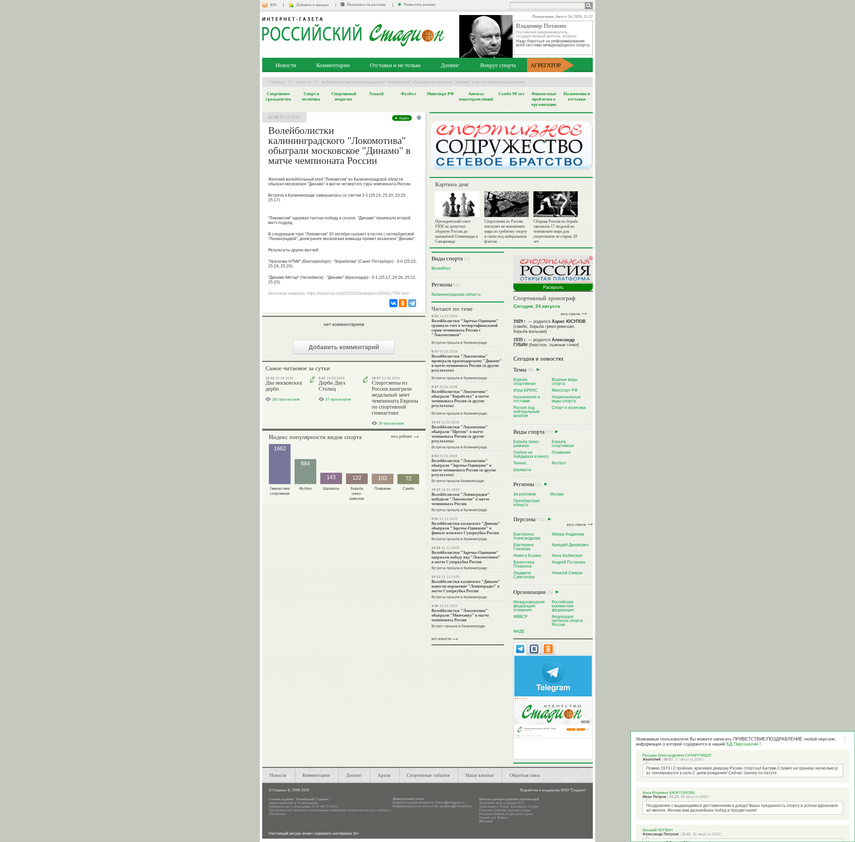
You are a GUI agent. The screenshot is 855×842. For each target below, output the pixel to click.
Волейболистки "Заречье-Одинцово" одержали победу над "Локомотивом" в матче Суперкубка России (466, 557)
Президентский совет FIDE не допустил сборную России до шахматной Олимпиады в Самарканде (456, 231)
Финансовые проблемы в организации (543, 99)
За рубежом (524, 494)
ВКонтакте (518, 806)
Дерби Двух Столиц (332, 386)
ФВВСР (520, 616)
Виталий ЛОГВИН (658, 830)
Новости (286, 65)
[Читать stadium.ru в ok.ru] (553, 717)
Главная (277, 82)
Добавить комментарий (344, 347)
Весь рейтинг (401, 436)
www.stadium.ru (380, 810)
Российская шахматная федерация (563, 606)
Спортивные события (428, 775)
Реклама (485, 821)
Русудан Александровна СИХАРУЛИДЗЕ (677, 755)
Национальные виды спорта (566, 399)
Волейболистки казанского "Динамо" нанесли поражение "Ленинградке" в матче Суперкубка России (466, 586)
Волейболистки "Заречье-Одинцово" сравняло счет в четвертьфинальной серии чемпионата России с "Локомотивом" (465, 328)
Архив (384, 775)
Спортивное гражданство (278, 96)
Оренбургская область (526, 502)
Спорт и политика (311, 96)
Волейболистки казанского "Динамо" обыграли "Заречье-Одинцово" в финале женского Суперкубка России (466, 528)
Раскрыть (553, 287)
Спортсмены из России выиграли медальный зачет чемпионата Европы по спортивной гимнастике (395, 398)
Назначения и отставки (576, 96)
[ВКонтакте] (393, 303)
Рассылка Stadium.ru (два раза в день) (506, 814)
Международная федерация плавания (529, 606)
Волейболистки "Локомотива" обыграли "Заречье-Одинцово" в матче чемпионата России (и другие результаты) (464, 467)
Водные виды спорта (564, 381)
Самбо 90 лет (511, 93)
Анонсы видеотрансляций (476, 96)
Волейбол (441, 268)
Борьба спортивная (524, 381)
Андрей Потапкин (568, 562)
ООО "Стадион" (573, 790)
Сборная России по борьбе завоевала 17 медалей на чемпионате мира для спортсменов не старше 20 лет (555, 231)
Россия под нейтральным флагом (526, 411)
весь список (570, 313)
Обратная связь (525, 775)
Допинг (450, 65)
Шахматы (522, 469)
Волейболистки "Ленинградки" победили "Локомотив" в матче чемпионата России (461, 498)
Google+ (533, 806)
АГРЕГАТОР (545, 65)
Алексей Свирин (567, 573)
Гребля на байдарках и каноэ (530, 454)
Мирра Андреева (568, 534)
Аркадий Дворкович (570, 545)
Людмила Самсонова (524, 575)
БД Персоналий (742, 744)
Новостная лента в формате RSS (502, 803)
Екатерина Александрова (526, 536)
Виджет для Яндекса (493, 817)
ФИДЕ (519, 631)
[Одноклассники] (403, 303)
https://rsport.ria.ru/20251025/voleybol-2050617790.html (358, 293)
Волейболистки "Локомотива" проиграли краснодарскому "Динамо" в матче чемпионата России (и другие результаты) (467, 363)
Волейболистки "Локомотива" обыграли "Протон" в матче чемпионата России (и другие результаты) (460, 434)
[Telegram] (412, 303)
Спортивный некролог (343, 96)
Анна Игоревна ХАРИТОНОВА (668, 793)
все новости (441, 638)
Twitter (504, 806)
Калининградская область (456, 294)
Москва (557, 494)
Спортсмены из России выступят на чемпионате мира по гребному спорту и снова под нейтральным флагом (505, 231)
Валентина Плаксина (523, 564)
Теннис (520, 463)
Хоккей (376, 93)
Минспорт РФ (440, 93)
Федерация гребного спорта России (567, 620)
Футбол (408, 93)
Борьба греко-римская (526, 443)
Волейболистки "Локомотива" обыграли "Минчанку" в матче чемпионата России (460, 615)
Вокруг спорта (498, 65)
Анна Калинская (567, 555)
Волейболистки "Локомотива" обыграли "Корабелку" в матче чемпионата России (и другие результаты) (460, 398)
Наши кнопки (480, 775)
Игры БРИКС (525, 390)
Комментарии (333, 65)
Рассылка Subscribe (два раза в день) (505, 810)
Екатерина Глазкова (523, 547)
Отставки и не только (395, 65)
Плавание (561, 452)
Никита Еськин (527, 555)
